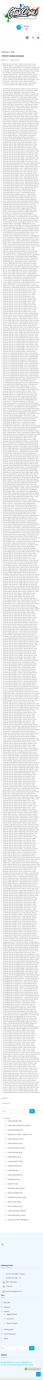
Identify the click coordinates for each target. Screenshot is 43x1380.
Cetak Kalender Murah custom (12, 69)
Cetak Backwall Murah (15, 1130)
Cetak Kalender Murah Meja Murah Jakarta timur (18, 496)
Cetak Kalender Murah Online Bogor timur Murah (19, 594)
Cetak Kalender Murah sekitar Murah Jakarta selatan (19, 804)
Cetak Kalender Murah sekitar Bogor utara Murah (19, 784)
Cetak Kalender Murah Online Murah (19, 597)
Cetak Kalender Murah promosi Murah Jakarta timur (20, 682)
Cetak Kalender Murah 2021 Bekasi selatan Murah (20, 91)
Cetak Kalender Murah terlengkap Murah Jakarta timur (21, 996)
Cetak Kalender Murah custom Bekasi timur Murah (20, 278)
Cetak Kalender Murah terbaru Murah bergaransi (19, 856)
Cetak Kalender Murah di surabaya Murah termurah (19, 392)
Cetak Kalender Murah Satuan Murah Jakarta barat (19, 740)
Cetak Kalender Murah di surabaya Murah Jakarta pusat (21, 369)
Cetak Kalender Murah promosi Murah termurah (18, 700)
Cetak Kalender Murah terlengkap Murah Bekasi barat (21, 975)
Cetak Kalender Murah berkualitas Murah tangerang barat (19, 193)
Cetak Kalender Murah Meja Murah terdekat (22, 512)
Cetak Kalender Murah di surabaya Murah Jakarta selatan (21, 371)
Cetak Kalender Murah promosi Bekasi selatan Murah (19, 647)
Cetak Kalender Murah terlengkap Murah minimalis (19, 1001)
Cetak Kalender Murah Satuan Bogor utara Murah (19, 722)
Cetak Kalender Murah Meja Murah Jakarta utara (20, 497)
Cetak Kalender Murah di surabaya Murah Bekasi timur (21, 355)
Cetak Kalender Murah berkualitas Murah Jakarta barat (20, 179)
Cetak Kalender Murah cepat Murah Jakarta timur (21, 247)
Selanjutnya (6, 1103)
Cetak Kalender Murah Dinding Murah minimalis (21, 442)
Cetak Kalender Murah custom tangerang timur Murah (21, 333)
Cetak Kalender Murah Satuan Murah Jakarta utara (19, 746)
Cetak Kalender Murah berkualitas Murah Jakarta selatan (20, 183)
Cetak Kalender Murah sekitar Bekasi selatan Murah (19, 773)
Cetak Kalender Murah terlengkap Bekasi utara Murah (20, 965)
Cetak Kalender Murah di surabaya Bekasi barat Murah (20, 336)
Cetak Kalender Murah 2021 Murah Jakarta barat (21, 117)
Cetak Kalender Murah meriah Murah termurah (24, 574)
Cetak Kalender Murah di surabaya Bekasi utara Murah (20, 342)
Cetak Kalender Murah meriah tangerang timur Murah (21, 580)
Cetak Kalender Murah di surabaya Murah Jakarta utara (21, 374)
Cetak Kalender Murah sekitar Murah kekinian (19, 810)
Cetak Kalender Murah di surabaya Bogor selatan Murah (20, 345)
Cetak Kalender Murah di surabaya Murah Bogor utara (20, 366)
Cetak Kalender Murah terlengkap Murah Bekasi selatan (20, 977)
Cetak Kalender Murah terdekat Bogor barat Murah (19, 903)
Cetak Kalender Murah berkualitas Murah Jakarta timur (21, 184)
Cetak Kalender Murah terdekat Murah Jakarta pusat (19, 929)
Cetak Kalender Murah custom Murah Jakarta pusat (19, 305)
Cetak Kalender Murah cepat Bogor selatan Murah (20, 222)
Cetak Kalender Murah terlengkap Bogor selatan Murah (20, 969)
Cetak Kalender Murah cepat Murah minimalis (20, 252)
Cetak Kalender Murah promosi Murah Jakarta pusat (19, 678)
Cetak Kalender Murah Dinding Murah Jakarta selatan (21, 435)
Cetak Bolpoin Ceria (14, 1157)
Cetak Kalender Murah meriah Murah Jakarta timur (20, 556)
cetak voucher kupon (16, 83)
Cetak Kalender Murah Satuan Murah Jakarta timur (20, 744)
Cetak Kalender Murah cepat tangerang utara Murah (20, 272)
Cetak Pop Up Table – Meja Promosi (19, 1134)
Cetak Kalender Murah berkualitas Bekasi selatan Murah (20, 150)
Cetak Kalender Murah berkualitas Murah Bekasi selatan (20, 165)
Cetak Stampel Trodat (14, 1161)
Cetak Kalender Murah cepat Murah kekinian (19, 250)
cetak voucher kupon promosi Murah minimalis (20, 1069)
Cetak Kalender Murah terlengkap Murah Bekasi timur (21, 979)
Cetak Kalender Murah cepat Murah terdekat (22, 263)
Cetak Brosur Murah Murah (11, 89)
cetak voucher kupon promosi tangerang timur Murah (21, 1088)
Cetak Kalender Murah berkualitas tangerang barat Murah (20, 207)
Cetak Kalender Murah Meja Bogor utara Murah (18, 476)
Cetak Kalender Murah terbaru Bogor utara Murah (19, 846)
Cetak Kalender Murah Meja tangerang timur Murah (20, 519)
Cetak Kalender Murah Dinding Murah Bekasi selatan (19, 419)
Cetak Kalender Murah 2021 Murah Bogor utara (20, 115)
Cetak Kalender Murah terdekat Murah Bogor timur (20, 924)
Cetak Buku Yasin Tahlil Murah (17, 1220)
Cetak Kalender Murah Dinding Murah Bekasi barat (20, 418)
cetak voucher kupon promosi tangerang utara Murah (20, 1089)
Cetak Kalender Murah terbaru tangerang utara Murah (20, 894)
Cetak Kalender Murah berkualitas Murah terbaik (22, 201)
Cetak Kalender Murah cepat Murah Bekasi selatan (23, 230)
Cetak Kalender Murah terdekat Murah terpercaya (20, 951)
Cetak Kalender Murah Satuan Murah (19, 723)
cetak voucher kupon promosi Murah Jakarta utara (19, 1065)
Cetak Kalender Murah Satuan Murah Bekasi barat (20, 725)
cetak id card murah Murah (29, 89)
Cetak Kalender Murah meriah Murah (21, 535)
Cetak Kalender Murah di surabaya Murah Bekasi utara (20, 357)
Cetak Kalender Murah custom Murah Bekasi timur (20, 291)
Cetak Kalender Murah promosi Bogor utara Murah (19, 658)
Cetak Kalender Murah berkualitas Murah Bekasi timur (21, 167)
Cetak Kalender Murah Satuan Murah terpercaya (18, 764)
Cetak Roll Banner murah (16, 1148)
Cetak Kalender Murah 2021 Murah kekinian (21, 125)
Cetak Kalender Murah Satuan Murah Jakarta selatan (19, 742)
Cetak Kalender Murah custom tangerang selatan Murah (20, 331)
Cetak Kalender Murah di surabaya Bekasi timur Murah (21, 340)
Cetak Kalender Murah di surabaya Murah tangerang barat (19, 381)
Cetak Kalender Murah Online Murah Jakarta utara (19, 620)
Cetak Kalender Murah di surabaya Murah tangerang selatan (21, 383)
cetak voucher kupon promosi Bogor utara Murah (19, 1043)
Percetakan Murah (9, 85)
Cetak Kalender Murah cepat (30, 67)
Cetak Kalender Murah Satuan (12, 76)
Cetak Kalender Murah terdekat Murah (19, 910)
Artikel (6, 1338)
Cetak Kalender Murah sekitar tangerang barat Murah (20, 827)
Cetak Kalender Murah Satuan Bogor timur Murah (19, 720)
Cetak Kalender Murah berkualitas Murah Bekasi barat (21, 164)
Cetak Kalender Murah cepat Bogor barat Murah (18, 222)
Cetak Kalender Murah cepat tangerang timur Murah (20, 271)
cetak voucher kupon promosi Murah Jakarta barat (23, 1059)
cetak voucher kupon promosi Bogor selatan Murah (19, 1039)
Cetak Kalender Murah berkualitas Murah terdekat (19, 203)
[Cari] (32, 1111)
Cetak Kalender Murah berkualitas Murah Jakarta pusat (20, 181)
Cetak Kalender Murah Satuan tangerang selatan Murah (20, 766)
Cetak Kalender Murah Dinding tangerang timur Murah (21, 461)
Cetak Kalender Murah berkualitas (19, 66)
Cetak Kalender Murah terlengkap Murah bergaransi (20, 982)
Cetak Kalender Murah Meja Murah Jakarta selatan (23, 495)
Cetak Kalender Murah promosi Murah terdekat (23, 698)
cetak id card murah (25, 64)
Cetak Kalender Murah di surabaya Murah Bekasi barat (19, 352)
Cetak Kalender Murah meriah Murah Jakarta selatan (19, 554)
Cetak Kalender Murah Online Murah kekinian (19, 621)
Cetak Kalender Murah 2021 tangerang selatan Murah (19, 143)
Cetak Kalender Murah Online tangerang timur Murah (21, 642)
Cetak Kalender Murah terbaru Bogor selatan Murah (19, 842)
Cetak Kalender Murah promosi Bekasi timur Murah (20, 649)
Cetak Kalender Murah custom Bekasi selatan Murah (21, 276)
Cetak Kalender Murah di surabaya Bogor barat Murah (20, 343)
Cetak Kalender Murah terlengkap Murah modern (19, 1003)
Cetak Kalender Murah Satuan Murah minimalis (21, 749)
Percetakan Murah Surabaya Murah (28, 1092)
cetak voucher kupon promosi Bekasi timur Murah (19, 1034)
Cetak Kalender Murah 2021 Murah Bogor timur (18, 114)
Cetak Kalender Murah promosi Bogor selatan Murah (19, 654)
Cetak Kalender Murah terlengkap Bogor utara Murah (20, 972)
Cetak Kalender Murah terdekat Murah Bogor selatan (19, 922)
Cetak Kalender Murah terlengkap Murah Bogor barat (20, 984)
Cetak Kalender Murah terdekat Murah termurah (18, 951)
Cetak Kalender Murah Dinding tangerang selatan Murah (20, 459)
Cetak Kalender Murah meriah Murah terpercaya (18, 576)
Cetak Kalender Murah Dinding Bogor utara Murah (21, 414)
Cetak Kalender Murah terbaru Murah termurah (24, 887)
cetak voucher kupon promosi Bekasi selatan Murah (19, 1032)
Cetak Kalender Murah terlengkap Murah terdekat (19, 1014)
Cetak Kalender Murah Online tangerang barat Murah (20, 639)
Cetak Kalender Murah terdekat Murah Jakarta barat (19, 927)
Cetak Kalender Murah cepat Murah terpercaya (19, 266)
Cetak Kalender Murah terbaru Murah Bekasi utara (19, 855)
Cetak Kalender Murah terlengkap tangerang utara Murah (18, 1026)
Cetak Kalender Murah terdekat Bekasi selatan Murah (19, 898)
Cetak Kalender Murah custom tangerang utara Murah (20, 335)
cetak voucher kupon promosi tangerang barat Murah (20, 1084)
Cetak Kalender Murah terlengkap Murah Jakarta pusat (20, 993)
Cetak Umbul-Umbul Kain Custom (18, 1125)
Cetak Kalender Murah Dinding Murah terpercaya (18, 457)
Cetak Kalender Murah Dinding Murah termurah (24, 455)
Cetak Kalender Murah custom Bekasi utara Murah (19, 279)
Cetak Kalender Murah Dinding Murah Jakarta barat (23, 432)
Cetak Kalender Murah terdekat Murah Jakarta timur (20, 932)
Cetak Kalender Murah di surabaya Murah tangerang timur (20, 385)
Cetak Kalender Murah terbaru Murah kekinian (19, 872)
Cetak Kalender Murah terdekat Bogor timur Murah (20, 906)
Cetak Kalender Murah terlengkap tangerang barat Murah (20, 1019)
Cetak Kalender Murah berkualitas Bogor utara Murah (20, 160)
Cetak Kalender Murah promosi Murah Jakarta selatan (19, 680)
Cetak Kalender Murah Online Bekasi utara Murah (23, 590)
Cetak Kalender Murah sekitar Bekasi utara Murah (19, 777)
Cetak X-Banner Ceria (14, 1143)
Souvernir (10, 1319)
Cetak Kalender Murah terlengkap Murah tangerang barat (19, 1005)
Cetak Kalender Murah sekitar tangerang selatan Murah (20, 829)
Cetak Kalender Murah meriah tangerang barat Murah (20, 576)
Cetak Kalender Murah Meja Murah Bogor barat (20, 485)
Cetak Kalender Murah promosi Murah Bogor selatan (19, 671)
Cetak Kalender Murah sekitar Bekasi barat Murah (20, 772)
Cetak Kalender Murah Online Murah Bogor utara (20, 611)
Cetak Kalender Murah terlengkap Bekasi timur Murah (21, 963)
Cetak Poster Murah (14, 1202)
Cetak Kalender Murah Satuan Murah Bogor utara (23, 738)
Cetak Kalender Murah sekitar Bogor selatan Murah (19, 780)
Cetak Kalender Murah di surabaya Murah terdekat (21, 390)
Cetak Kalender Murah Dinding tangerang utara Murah (20, 462)
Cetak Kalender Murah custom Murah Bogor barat (19, 297)
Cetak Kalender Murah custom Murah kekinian (19, 312)
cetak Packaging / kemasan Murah (27, 1028)
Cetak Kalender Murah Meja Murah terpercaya (19, 514)
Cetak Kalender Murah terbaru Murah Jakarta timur (20, 868)
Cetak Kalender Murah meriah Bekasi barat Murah (19, 523)
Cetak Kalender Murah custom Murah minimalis (21, 314)
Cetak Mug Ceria (13, 1170)
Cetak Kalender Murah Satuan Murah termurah (24, 762)
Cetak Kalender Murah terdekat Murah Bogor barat (19, 920)
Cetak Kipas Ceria (13, 1179)
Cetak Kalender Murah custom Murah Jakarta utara (19, 310)
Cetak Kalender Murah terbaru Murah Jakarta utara (19, 870)
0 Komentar (16, 60)
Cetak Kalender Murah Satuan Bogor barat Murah (19, 716)
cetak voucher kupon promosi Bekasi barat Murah (19, 1031)
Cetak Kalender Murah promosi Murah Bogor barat (19, 670)
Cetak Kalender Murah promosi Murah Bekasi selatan (19, 663)
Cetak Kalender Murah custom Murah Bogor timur (19, 300)
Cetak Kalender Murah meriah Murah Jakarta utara (19, 557)
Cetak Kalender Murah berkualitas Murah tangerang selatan (19, 195)
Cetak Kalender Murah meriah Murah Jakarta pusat (21, 552)
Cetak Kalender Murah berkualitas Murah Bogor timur (21, 176)
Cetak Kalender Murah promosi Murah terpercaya (20, 701)
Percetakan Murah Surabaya (24, 85)
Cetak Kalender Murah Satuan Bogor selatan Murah (19, 718)
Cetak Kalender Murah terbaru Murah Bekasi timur (20, 853)
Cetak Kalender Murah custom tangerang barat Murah (20, 329)
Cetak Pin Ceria (12, 1184)
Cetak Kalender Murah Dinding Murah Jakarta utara (19, 438)
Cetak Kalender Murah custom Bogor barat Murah (19, 281)
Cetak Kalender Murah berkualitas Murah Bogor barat (20, 172)
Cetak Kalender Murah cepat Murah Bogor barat (21, 236)
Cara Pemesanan (10, 1334)
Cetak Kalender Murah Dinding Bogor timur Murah (19, 413)
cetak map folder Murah (26, 1027)
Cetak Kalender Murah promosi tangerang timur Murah (21, 706)
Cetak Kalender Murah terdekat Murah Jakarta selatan (20, 931)
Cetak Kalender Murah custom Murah (23, 287)
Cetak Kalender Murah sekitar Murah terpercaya (18, 826)
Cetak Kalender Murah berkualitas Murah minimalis (19, 190)
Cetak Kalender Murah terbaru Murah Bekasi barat (20, 849)
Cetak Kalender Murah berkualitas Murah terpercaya (19, 205)
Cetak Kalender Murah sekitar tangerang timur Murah (21, 830)
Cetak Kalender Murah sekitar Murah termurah (24, 824)
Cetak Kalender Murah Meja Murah (20, 476)
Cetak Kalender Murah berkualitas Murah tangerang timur (19, 196)
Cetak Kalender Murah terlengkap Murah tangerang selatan (19, 1007)
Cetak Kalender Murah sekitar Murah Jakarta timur (20, 806)
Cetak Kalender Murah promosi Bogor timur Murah (20, 656)
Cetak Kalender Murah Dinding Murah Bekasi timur (20, 421)
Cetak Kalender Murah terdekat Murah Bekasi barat (20, 912)
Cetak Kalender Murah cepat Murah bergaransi (18, 234)
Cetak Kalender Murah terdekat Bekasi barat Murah (20, 896)
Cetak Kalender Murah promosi (28, 74)
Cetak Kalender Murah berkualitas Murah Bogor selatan (20, 174)
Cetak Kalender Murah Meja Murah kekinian (18, 499)
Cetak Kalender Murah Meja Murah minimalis (20, 500)
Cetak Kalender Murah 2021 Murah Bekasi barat (21, 103)
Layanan (7, 1307)
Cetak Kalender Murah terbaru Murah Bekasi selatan (19, 851)
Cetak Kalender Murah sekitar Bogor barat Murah (19, 779)
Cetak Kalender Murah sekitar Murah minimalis (20, 811)
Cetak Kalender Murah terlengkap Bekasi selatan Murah (20, 962)
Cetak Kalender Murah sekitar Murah (19, 785)
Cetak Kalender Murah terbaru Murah (19, 848)
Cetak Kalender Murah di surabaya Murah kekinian (21, 376)
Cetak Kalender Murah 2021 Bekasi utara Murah (21, 94)
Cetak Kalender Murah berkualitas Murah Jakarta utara (20, 186)
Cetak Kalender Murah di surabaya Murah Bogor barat (20, 361)
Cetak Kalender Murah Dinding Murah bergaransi (19, 424)
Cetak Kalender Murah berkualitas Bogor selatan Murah (20, 157)
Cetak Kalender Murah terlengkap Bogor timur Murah (21, 970)
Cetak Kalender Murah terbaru (17, 78)
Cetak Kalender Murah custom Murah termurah (24, 327)
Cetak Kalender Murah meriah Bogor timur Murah (23, 533)
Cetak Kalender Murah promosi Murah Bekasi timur (20, 665)
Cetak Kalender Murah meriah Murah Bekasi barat (20, 537)
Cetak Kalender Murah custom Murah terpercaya (18, 329)
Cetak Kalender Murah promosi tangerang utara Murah (21, 708)
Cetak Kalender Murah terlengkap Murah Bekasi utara (20, 981)
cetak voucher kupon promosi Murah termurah (24, 1082)
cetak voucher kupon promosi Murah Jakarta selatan (21, 1062)
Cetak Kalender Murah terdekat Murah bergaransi (19, 918)
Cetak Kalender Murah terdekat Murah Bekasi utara (19, 917)
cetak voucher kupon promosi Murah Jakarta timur (20, 1064)
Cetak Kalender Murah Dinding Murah (19, 416)
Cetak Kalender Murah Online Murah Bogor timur (18, 610)
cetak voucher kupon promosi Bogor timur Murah (19, 1041)
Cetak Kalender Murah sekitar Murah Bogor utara (21, 799)
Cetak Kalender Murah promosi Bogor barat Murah (19, 652)
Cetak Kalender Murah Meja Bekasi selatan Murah (21, 466)
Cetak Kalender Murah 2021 (23, 66)
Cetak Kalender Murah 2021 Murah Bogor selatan (22, 113)
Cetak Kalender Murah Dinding (19, 71)
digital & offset (12, 1314)
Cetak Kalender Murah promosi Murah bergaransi (19, 668)
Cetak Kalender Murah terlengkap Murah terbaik (22, 1013)
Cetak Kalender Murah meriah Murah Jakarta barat (19, 552)
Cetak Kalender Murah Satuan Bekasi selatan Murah (19, 711)
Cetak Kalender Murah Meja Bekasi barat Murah (20, 464)
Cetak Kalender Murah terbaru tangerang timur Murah (21, 893)
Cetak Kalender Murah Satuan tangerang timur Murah (21, 768)
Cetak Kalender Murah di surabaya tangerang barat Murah (20, 395)
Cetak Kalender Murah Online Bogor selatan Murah (20, 592)
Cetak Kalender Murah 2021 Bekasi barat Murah (18, 90)
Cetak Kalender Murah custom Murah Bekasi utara (19, 293)
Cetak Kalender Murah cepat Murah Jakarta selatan (19, 246)
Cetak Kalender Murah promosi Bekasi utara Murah (19, 651)
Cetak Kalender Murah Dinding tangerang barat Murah (21, 457)
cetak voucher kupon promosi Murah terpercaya (18, 1084)
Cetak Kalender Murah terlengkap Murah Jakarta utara (20, 998)
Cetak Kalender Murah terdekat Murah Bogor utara (19, 925)
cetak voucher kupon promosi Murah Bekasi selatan (19, 1046)
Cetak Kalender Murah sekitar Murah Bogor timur (18, 799)
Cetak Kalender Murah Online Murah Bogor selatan (23, 609)
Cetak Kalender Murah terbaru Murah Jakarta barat (23, 864)
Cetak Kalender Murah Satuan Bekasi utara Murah (19, 715)
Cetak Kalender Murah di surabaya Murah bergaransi (20, 359)
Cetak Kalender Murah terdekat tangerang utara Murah (21, 958)
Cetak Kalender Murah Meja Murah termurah (17, 514)
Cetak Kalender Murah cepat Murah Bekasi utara (20, 233)
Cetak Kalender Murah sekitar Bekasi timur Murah (19, 775)
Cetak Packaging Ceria (15, 1193)
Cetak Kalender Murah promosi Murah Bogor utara (19, 675)
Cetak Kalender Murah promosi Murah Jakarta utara (19, 684)
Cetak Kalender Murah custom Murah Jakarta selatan (19, 307)
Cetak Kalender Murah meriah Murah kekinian (19, 559)
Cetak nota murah (16, 81)
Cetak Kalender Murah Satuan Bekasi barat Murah (21, 709)
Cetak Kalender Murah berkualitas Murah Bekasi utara (20, 169)
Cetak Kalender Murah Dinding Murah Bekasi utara (19, 423)
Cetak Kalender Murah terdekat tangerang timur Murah (21, 956)
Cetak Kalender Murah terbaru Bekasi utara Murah (19, 839)
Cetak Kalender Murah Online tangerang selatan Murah (20, 640)
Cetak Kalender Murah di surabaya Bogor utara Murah (20, 348)
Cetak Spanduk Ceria (14, 1152)
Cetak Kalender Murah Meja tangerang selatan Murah (19, 518)
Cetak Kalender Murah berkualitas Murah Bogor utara (20, 177)
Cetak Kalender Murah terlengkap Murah (20, 974)
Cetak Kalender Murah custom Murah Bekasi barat (21, 288)
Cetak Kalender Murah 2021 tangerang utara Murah (19, 146)
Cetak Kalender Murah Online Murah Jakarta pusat (19, 614)
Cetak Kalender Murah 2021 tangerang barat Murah (19, 141)
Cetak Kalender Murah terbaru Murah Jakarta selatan (21, 867)
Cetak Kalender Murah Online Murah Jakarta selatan (19, 616)
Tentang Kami (8, 1329)
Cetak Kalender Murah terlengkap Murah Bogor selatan (20, 986)
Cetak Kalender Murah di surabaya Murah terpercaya (19, 393)
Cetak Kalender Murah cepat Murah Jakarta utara (19, 248)
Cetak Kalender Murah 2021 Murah (19, 102)
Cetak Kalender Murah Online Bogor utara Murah (19, 595)
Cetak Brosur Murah (11, 64)
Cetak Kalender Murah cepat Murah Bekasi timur (18, 232)
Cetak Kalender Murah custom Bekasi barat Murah (20, 274)
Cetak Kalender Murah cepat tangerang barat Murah (21, 267)
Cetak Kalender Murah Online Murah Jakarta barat (19, 613)
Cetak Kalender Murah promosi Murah (19, 659)
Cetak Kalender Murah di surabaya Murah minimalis (21, 378)
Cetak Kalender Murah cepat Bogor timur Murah (19, 224)
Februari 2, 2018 (8, 52)
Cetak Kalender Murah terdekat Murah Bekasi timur (20, 915)
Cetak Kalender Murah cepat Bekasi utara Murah (23, 220)
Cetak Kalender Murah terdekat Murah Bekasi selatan (19, 913)
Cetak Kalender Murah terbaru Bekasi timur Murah (20, 837)
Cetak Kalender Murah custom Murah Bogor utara (19, 302)
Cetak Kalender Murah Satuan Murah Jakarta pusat (21, 741)
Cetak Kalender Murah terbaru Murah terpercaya (18, 888)
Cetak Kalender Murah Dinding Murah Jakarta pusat (19, 434)
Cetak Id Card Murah (14, 1166)
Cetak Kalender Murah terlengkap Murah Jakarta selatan (20, 994)
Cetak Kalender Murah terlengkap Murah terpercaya (19, 1017)
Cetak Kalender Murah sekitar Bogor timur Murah (19, 782)
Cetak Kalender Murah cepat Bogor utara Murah (21, 226)
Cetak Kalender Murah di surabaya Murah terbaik (18, 389)
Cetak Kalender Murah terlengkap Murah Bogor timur (21, 988)
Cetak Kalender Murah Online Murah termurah (24, 636)
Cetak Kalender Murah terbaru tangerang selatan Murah (20, 891)
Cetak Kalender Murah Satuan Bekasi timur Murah (19, 713)
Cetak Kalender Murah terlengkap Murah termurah (21, 1015)
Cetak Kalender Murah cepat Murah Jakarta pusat (23, 244)
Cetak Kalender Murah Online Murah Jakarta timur (19, 618)
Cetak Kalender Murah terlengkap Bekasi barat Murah (21, 960)
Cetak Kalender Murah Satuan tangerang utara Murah (20, 770)
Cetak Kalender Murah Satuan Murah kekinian (19, 747)
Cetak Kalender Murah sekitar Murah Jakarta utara (19, 808)
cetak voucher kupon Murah (12, 1030)
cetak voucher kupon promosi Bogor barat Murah (19, 1038)
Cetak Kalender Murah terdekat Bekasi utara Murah (19, 901)
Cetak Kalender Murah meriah (20, 72)
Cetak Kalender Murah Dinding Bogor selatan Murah (19, 412)
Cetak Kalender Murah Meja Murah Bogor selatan (21, 487)
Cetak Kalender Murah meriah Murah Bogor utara (23, 550)
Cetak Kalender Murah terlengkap (24, 79)
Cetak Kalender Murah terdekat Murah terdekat (23, 949)
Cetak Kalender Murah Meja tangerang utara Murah (19, 521)
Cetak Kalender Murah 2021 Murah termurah (23, 139)
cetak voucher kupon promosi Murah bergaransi (19, 1051)
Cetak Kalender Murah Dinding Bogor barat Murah (24, 410)
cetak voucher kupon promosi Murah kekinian (19, 1067)
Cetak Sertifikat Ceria (14, 1206)
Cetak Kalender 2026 (14, 1121)
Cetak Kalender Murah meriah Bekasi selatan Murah (21, 525)
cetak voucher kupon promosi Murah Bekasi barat (19, 1045)
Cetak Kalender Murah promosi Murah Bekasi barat (20, 661)
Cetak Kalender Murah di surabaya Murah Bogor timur (21, 364)
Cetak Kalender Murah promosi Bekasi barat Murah (20, 646)
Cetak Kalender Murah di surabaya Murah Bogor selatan (20, 362)
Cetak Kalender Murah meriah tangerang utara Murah (20, 582)
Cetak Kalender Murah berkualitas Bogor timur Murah (21, 158)
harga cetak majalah (30, 83)
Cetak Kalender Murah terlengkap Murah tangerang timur (19, 1008)
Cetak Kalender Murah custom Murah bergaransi (19, 295)
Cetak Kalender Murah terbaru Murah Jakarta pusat (19, 866)
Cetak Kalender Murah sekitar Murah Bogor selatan (23, 797)
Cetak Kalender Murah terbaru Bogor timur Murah (19, 844)
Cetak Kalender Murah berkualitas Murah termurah (21, 203)
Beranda (7, 1302)
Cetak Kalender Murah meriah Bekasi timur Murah (19, 526)
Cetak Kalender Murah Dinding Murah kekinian (19, 440)
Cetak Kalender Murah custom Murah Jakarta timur (20, 309)
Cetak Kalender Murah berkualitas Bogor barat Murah (20, 155)
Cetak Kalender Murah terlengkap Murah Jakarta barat (20, 991)
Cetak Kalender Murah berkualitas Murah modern (19, 191)
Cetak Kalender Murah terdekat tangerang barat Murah (19, 953)
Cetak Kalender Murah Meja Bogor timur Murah (23, 474)
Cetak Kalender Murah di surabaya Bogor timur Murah (21, 347)
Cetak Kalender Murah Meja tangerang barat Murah (21, 516)
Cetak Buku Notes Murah (16, 1188)
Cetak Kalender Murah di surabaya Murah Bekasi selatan (20, 354)
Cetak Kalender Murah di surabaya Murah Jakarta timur (21, 373)
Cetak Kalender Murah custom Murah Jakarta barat (19, 304)
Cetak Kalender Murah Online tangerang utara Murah (20, 644)
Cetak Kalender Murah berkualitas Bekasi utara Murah (20, 153)
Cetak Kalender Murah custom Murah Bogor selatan (19, 298)
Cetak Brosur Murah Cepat (16, 1197)
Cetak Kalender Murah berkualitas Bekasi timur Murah (21, 151)
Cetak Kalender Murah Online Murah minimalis (20, 623)
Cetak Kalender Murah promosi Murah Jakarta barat (19, 677)
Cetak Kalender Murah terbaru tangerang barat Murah (20, 889)
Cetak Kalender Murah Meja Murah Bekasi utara (22, 482)
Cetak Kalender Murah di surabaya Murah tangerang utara (20, 386)
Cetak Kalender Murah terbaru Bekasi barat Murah (20, 834)
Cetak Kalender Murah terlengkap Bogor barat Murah (20, 967)
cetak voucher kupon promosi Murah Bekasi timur (19, 1048)
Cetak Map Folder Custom (16, 1215)
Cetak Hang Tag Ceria (14, 1175)
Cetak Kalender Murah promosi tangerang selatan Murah (21, 704)
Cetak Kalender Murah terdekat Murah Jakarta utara (19, 934)
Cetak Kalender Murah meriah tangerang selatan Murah (20, 578)
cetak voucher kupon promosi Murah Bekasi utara (19, 1050)
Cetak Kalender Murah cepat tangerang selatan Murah (20, 269)
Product (7, 1118)
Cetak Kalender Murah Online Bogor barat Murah (18, 591)
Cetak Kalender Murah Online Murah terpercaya (18, 638)
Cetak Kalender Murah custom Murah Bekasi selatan (19, 290)
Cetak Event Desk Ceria (15, 1139)
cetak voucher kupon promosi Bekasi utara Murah (19, 1036)
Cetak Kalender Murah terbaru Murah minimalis (21, 874)
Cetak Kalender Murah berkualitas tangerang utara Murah (18, 214)
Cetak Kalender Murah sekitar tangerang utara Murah (20, 832)
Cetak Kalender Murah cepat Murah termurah (17, 265)
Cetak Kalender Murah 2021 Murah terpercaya (17, 140)
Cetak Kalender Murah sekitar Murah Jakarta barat (19, 801)
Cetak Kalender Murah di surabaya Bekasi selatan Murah (20, 338)
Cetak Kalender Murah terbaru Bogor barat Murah (19, 841)
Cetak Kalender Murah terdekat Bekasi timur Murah (20, 899)
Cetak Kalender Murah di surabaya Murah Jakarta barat (20, 367)
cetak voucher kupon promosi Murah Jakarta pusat (19, 1061)
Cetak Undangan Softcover (16, 1211)
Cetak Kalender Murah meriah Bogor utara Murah (19, 534)
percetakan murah (13, 56)
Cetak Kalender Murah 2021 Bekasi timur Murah (19, 93)
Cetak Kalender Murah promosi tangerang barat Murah (19, 703)
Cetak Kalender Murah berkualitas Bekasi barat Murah (19, 148)
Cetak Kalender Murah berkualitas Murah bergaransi (20, 170)
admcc (5, 60)
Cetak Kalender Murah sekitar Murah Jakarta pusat (19, 803)
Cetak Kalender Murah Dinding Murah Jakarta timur (20, 437)
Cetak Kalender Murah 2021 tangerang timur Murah (20, 145)
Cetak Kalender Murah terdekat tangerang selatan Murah (21, 955)
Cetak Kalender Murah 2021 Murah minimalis (21, 126)
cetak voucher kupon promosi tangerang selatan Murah (20, 1086)
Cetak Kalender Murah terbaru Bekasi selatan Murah (19, 836)
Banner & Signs (12, 1323)
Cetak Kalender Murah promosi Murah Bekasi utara (19, 666)
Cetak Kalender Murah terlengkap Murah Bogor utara (20, 989)
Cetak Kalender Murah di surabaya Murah (20, 350)
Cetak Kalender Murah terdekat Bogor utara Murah (19, 908)
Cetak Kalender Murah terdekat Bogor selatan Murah (19, 905)
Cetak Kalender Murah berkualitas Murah (20, 162)
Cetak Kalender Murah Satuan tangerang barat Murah (20, 765)
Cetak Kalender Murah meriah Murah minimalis (21, 561)
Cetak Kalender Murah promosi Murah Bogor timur (20, 673)
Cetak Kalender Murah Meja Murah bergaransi (18, 484)
